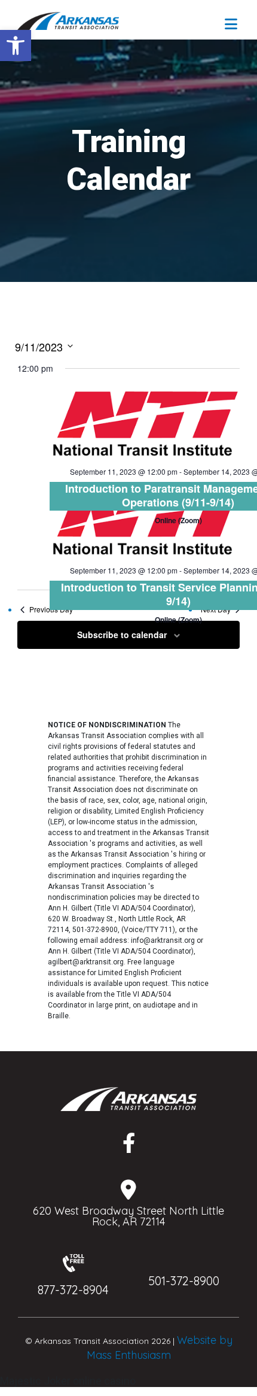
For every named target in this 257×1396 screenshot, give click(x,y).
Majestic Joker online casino (68, 1380)
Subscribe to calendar (122, 635)
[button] (15, 45)
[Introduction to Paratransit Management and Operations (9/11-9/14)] (145, 422)
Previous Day (51, 609)
